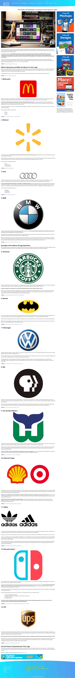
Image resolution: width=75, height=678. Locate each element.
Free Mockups (32, 666)
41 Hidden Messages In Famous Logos (10, 63)
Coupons (46, 3)
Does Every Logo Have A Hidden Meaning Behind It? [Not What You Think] (16, 603)
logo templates (24, 652)
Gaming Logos (42, 668)
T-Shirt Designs (28, 670)
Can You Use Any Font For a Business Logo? (11, 407)
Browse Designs (24, 3)
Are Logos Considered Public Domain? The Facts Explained (14, 295)
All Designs (46, 668)
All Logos (38, 668)
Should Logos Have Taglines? (9, 168)
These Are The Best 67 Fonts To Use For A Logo (12, 242)
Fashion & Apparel (28, 668)
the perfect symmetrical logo (18, 61)
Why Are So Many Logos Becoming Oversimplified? (12, 545)
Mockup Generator (39, 3)
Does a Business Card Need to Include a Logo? (12, 642)
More (55, 3)
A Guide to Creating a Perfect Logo (10, 75)
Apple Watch (34, 668)
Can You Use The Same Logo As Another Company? (13, 324)
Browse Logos (31, 3)
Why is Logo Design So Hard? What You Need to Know (13, 363)
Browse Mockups (15, 3)
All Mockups (27, 666)
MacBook (42, 666)
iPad (39, 666)
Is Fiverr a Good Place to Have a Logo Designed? (12, 454)
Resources (51, 3)
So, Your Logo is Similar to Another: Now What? (12, 116)
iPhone (37, 666)
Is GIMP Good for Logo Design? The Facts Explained (12, 503)
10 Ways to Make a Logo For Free (9, 194)
